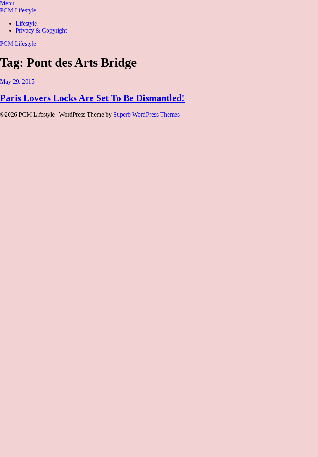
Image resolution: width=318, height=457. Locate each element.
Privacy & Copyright (41, 30)
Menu (7, 3)
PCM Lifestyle (18, 10)
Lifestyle (26, 23)
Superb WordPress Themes (146, 114)
